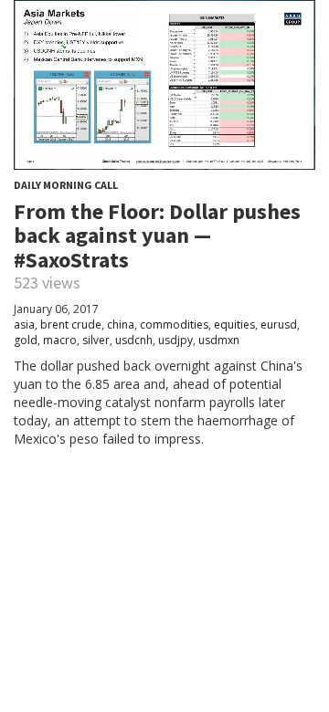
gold (25, 340)
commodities (174, 324)
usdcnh (134, 340)
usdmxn (218, 340)
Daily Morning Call (66, 185)
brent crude (70, 324)
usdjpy (175, 340)
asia (24, 324)
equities (234, 324)
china (120, 324)
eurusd (278, 324)
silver (96, 340)
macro (60, 340)
